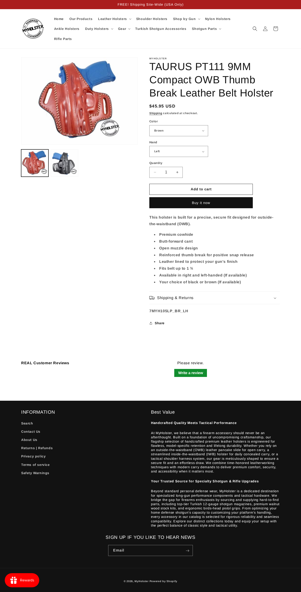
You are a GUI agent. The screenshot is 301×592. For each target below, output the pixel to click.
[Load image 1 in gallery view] (34, 163)
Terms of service (35, 464)
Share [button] (160, 323)
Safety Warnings (35, 473)
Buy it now (201, 203)
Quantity (155, 163)
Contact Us (30, 431)
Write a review (190, 373)
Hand (153, 142)
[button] (114, 19)
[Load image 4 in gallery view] (64, 163)
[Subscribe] (187, 550)
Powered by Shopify (164, 581)
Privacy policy (33, 456)
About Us (29, 439)
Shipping (155, 113)
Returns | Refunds (37, 448)
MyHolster (141, 581)
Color (153, 121)
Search (27, 423)
